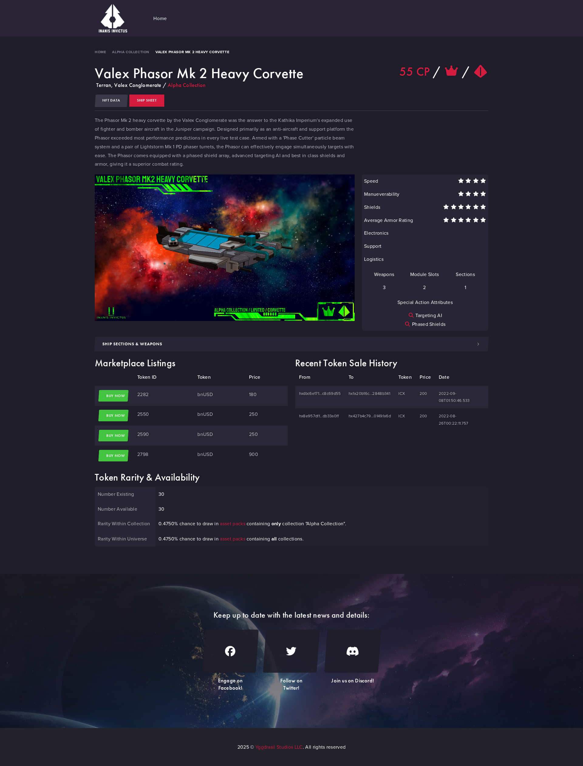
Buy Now (115, 395)
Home (100, 51)
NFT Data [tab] (111, 100)
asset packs (232, 523)
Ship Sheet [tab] (147, 100)
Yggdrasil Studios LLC (279, 747)
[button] (160, 18)
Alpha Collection (130, 51)
